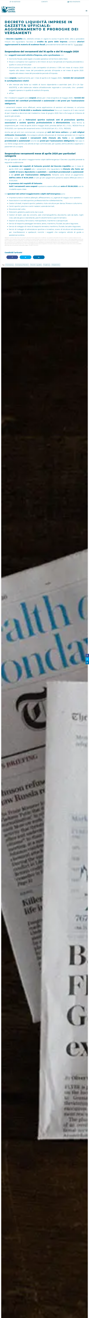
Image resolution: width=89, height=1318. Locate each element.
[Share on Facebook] (12, 257)
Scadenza (47, 265)
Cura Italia (78, 45)
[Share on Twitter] (25, 257)
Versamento (56, 265)
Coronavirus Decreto (22, 265)
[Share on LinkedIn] (39, 257)
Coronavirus (9, 265)
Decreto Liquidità (36, 265)
